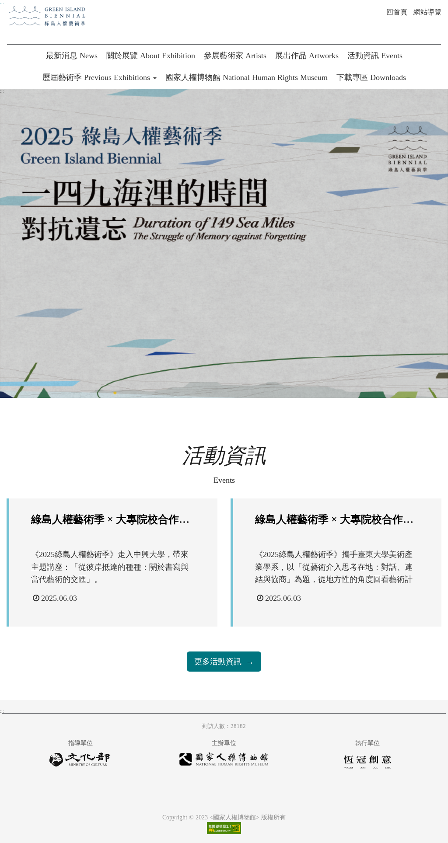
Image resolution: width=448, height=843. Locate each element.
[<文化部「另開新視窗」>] (81, 762)
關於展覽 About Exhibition (150, 55)
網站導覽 (427, 12)
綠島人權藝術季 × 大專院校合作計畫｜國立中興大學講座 (162, 519)
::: (2, 2)
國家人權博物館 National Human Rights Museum (246, 77)
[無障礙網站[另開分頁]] (224, 827)
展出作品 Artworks (307, 55)
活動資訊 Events (374, 55)
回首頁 (396, 12)
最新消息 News (72, 55)
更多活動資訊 (218, 661)
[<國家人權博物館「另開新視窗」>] (224, 762)
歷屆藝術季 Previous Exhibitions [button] (97, 77)
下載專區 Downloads (371, 77)
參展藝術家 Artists (235, 55)
